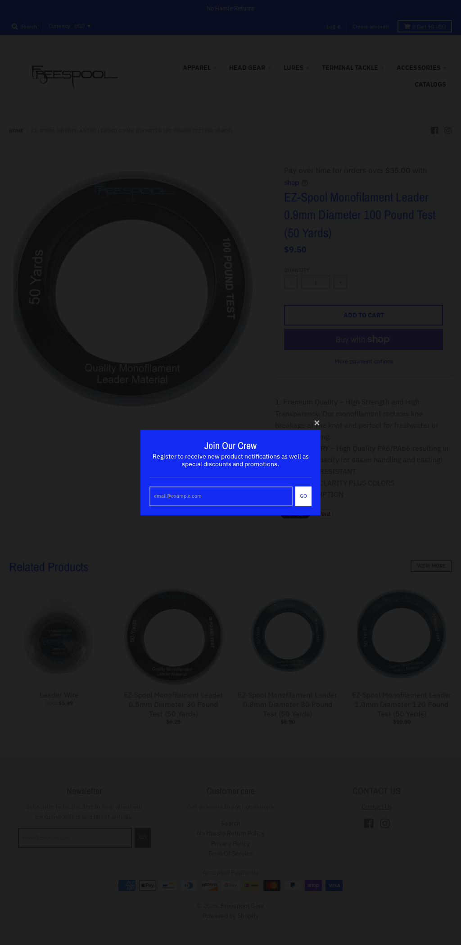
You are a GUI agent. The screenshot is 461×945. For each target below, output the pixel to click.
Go (303, 496)
